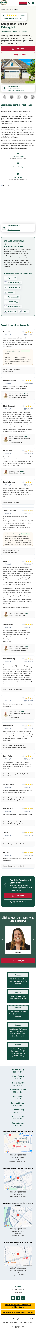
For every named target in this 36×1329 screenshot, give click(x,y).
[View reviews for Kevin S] (5, 395)
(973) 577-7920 (18, 1085)
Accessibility (29, 1319)
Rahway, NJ (8, 335)
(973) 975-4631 (18, 1079)
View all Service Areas (14, 230)
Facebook (13, 1298)
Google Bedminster (23, 1298)
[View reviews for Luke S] (5, 614)
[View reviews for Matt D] (5, 439)
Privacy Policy (17, 1319)
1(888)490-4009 (19, 902)
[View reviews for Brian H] (5, 472)
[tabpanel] (18, 939)
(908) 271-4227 (18, 1092)
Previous (2, 940)
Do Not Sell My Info (10, 1322)
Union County (9, 9)
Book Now (19, 48)
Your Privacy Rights (25, 1322)
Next (34, 940)
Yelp (18, 1298)
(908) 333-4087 (20, 55)
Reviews (3, 9)
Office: (18, 1155)
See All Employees (18, 961)
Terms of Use (6, 1319)
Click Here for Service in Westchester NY (18, 1312)
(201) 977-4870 (18, 1072)
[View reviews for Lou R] (5, 714)
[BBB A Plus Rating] (32, 97)
